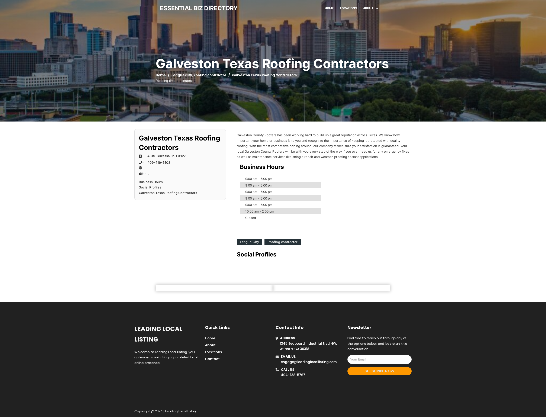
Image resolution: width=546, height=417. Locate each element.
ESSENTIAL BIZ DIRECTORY (199, 8)
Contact (212, 358)
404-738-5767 (293, 375)
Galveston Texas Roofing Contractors (168, 193)
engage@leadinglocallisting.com (309, 362)
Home (329, 8)
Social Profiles (150, 187)
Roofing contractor (209, 75)
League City (181, 75)
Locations (348, 8)
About (210, 345)
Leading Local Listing (158, 334)
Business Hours (151, 182)
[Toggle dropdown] (377, 8)
